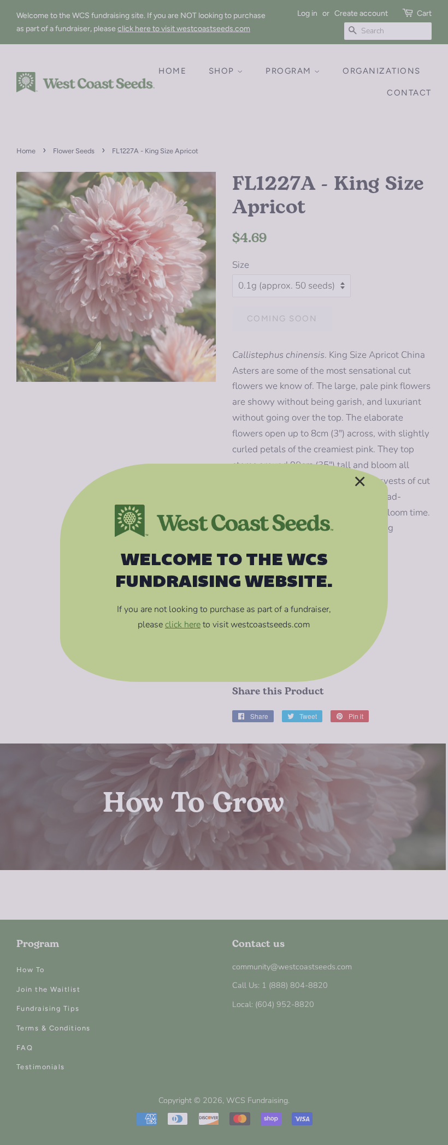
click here (183, 625)
